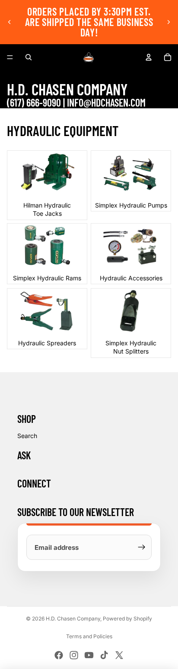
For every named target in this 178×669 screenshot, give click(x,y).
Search (27, 435)
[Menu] (10, 57)
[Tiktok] (104, 655)
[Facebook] (59, 655)
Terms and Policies (89, 636)
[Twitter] (119, 655)
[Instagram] (74, 655)
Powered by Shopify (127, 618)
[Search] (28, 57)
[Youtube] (89, 655)
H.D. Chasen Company (73, 618)
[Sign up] (142, 547)
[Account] (148, 57)
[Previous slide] (9, 22)
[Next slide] (168, 22)
